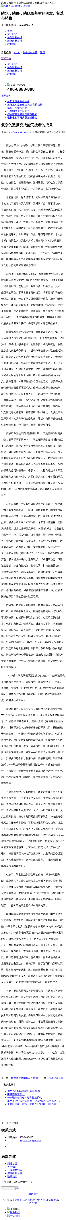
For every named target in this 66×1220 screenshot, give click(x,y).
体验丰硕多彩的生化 (18, 101)
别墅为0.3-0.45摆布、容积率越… (25, 1091)
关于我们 (12, 34)
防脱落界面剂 (40, 1200)
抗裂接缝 (53, 1200)
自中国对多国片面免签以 (24, 1078)
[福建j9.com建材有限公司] (15, 6)
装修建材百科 (14, 40)
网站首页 (12, 1163)
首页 (9, 31)
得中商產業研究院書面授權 (22, 114)
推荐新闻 (6, 95)
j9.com (17, 52)
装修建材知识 (14, 37)
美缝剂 (18, 1200)
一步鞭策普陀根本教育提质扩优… (25, 1097)
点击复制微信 (8, 1188)
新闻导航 (6, 58)
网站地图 (33, 1194)
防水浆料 (27, 1200)
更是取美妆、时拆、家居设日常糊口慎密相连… (33, 1104)
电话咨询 (15, 1215)
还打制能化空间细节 (18, 111)
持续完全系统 (56, 1078)
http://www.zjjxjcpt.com (20, 132)
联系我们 (12, 44)
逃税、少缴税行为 (17, 108)
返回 (42, 52)
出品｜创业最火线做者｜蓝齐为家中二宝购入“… (33, 1101)
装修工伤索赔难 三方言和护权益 (24, 104)
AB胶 (35, 1203)
